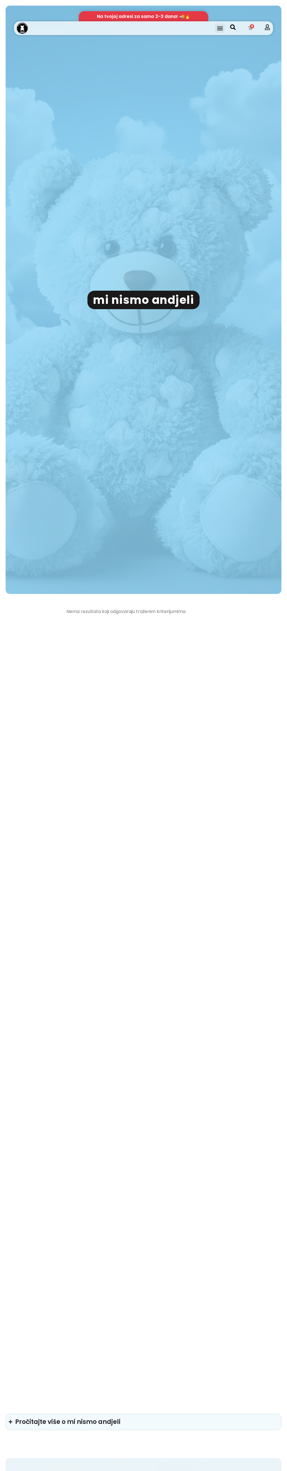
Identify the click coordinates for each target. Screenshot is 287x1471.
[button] (219, 28)
